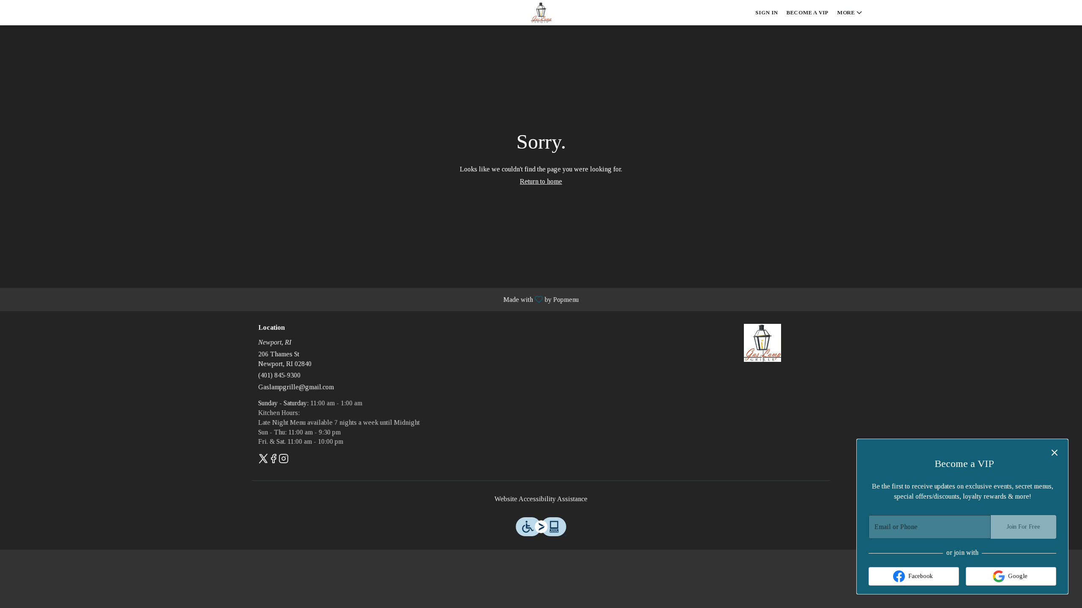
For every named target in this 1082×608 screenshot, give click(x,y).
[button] (850, 12)
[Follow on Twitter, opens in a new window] (263, 460)
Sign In (766, 12)
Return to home (541, 181)
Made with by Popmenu (292, 299)
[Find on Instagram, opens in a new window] (284, 460)
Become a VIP (808, 12)
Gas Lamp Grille (763, 343)
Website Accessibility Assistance (541, 498)
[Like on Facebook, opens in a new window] (273, 460)
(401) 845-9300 (279, 375)
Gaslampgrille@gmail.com (296, 387)
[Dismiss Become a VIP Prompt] (1054, 452)
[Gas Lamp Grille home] (541, 12)
